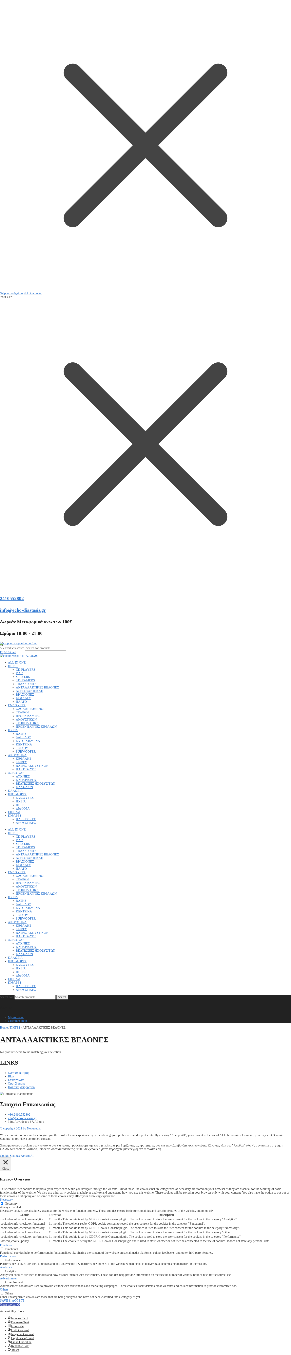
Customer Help (17, 1020)
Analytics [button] (6, 1267)
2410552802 (12, 598)
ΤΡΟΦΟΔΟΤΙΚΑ (27, 723)
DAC (19, 673)
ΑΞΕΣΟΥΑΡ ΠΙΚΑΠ (29, 691)
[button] (10, 1304)
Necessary (11, 1203)
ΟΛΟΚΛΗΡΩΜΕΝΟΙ (30, 708)
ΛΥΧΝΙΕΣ (23, 776)
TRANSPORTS (26, 684)
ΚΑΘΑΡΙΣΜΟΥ (26, 780)
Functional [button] (6, 1245)
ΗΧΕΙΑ (13, 730)
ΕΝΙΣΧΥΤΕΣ (17, 705)
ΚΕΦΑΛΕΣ (23, 698)
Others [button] (4, 1289)
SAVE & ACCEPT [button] (12, 1300)
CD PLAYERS (25, 669)
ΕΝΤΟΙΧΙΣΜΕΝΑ (28, 740)
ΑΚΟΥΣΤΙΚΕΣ (26, 822)
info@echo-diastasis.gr (23, 610)
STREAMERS (25, 680)
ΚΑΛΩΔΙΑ (15, 790)
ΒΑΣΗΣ (21, 733)
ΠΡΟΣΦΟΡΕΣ (17, 794)
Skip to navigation (11, 293)
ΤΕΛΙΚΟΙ (22, 712)
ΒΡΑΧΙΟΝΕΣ (25, 694)
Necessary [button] (6, 1199)
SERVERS (23, 676)
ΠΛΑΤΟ (21, 701)
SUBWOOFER (26, 751)
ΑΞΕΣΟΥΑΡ (16, 773)
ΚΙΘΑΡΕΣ (14, 815)
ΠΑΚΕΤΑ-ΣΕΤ (26, 769)
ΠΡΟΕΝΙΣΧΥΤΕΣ (28, 716)
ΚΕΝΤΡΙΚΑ (24, 744)
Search (62, 997)
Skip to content (33, 293)
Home (4, 1027)
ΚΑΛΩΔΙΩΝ (24, 787)
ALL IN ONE (17, 662)
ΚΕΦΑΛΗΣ (23, 758)
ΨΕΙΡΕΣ (21, 762)
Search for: (7, 997)
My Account (16, 1017)
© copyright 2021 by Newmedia (20, 1128)
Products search (15, 648)
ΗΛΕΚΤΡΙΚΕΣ (26, 819)
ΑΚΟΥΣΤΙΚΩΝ (26, 719)
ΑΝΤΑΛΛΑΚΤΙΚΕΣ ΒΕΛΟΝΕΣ (37, 687)
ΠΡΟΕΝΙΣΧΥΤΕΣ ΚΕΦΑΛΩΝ (36, 726)
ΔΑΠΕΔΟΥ (23, 737)
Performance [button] (8, 1256)
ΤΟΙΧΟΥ (22, 748)
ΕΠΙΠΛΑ (14, 812)
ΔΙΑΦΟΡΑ (23, 808)
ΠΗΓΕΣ (13, 666)
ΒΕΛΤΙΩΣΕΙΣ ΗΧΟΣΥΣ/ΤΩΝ (35, 783)
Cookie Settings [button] (10, 1155)
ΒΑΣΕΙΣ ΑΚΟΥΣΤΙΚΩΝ (32, 765)
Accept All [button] (27, 1155)
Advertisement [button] (9, 1278)
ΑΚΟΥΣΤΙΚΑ (17, 755)
